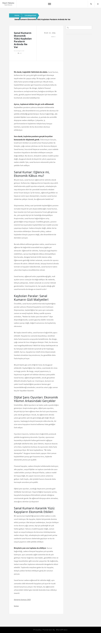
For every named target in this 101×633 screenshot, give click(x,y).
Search (91, 4)
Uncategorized (19, 50)
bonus (16, 606)
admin (53, 36)
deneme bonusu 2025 (22, 599)
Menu (98, 4)
